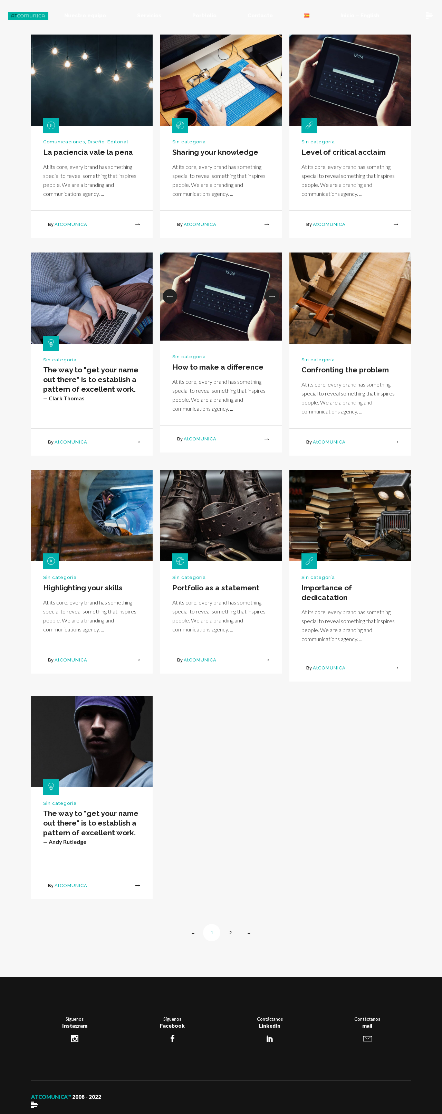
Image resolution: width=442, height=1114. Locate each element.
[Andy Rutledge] (92, 741)
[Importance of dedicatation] (350, 515)
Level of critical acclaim (343, 152)
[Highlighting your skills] (92, 515)
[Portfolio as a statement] (221, 515)
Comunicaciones (64, 141)
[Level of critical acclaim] (350, 79)
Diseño (96, 141)
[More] (131, 224)
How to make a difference (217, 367)
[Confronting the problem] (350, 297)
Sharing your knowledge (215, 152)
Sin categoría (189, 141)
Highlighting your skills (83, 587)
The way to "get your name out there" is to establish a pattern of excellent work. (90, 379)
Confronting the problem (345, 369)
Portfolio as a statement (215, 587)
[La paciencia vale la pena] (92, 79)
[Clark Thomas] (92, 297)
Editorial (117, 141)
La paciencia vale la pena (88, 152)
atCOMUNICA (71, 224)
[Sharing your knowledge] (221, 79)
